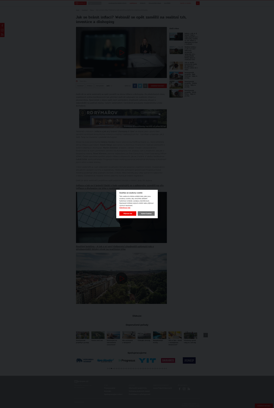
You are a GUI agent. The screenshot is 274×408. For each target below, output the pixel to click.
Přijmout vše (128, 213)
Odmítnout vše (124, 208)
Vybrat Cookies (146, 213)
